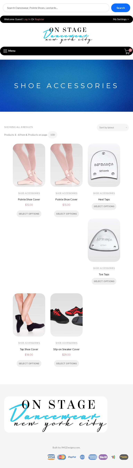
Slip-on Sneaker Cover (66, 349)
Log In (27, 19)
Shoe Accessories (29, 193)
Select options (29, 213)
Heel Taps (104, 199)
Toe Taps (104, 274)
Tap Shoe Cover (29, 349)
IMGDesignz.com (70, 447)
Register (39, 19)
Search (121, 7)
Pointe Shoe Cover (29, 199)
